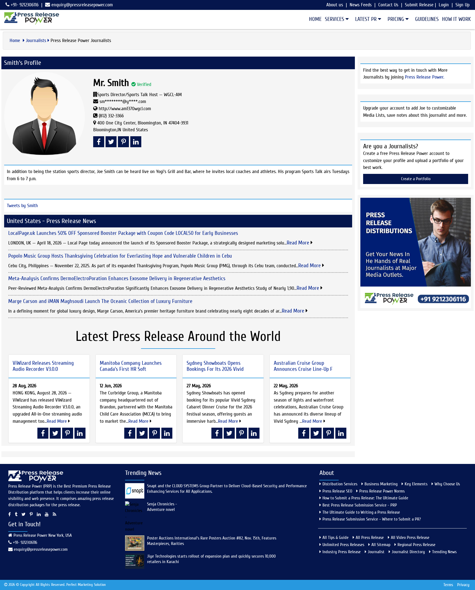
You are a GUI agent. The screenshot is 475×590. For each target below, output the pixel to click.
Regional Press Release (416, 544)
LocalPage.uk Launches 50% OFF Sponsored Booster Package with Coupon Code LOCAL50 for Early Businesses (123, 233)
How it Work (456, 19)
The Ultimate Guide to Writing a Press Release (361, 512)
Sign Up (462, 5)
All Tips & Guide (335, 537)
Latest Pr (366, 19)
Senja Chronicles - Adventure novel (162, 507)
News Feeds (361, 5)
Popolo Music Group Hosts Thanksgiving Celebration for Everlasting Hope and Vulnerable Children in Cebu (120, 256)
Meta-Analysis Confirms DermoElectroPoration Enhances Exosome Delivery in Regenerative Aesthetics (116, 278)
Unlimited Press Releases (343, 544)
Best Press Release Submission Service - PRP (359, 505)
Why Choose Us (447, 484)
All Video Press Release (410, 537)
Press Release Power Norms (382, 491)
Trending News (444, 551)
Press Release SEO (337, 491)
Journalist (376, 551)
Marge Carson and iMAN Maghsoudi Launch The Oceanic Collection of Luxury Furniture (100, 301)
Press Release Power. (424, 77)
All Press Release (370, 537)
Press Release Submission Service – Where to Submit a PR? (371, 519)
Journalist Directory (408, 551)
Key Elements (416, 484)
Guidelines (427, 19)
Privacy (463, 584)
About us (334, 5)
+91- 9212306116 (23, 5)
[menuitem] (314, 19)
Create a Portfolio (415, 178)
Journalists (36, 40)
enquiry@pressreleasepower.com (82, 5)
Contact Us (388, 5)
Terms (448, 584)
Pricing (396, 19)
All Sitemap (380, 544)
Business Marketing (380, 484)
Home (315, 19)
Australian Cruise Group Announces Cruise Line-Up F (303, 366)
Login (444, 5)
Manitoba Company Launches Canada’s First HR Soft (131, 366)
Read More (299, 243)
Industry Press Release (341, 551)
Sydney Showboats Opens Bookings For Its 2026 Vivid (215, 366)
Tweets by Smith (22, 205)
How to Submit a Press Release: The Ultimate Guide (365, 498)
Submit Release (419, 5)
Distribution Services (339, 484)
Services (335, 19)
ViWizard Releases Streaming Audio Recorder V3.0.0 (43, 366)
